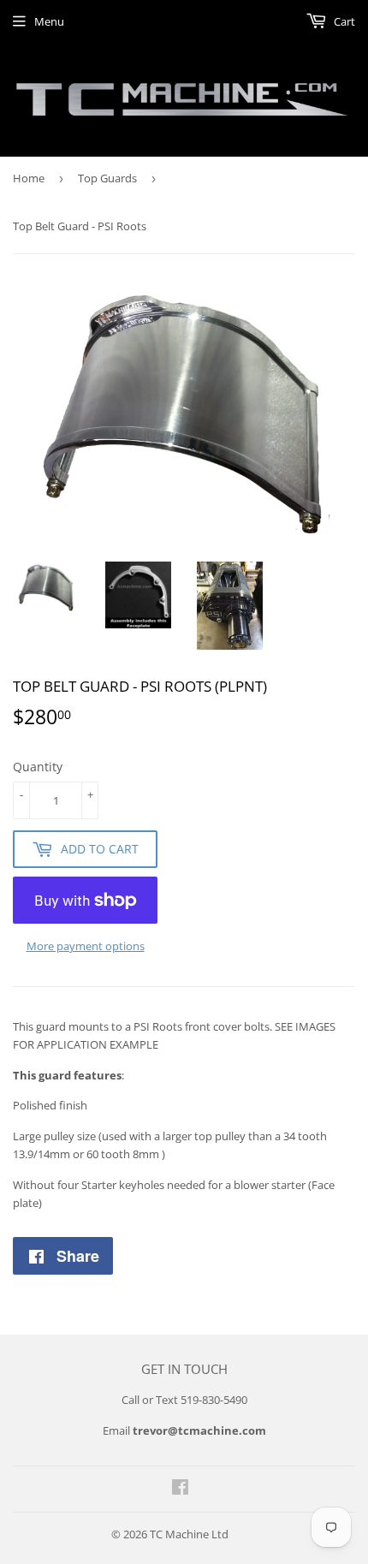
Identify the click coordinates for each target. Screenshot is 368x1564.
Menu (49, 21)
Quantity (37, 766)
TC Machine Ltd (189, 1534)
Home (29, 178)
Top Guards (107, 178)
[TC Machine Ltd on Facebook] (180, 1489)
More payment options (86, 946)
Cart (343, 21)
